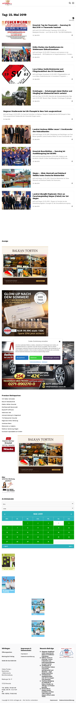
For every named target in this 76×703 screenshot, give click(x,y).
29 (27, 541)
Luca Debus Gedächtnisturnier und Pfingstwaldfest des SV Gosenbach (48, 70)
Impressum (44, 361)
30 (38, 541)
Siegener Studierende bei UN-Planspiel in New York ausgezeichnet (32, 111)
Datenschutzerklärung (35, 361)
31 (48, 541)
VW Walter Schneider (8, 399)
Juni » (71, 546)
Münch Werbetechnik (8, 401)
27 (7, 541)
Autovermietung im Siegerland (11, 415)
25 (58, 537)
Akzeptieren (20, 357)
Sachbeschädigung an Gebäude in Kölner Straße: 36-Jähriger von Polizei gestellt (48, 684)
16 (38, 532)
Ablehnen (33, 357)
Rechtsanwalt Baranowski (10, 407)
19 (69, 532)
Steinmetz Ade (6, 412)
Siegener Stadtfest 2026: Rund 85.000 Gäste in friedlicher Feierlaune (48, 654)
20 (7, 537)
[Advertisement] (38, 223)
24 (48, 537)
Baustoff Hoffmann (8, 409)
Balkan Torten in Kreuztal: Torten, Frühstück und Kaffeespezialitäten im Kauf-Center (48, 661)
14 (17, 532)
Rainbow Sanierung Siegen (10, 429)
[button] (60, 341)
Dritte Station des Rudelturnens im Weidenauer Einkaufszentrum (48, 48)
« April (5, 546)
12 (69, 528)
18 (58, 532)
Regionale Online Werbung (10, 420)
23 (38, 537)
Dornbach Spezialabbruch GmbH (12, 431)
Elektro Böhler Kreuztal (9, 404)
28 (17, 541)
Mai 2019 (38, 514)
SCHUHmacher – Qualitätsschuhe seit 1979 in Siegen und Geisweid (48, 677)
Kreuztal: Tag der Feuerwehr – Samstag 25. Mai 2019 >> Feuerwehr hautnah (52, 26)
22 (27, 537)
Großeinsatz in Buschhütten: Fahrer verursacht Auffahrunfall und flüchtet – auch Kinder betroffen (48, 669)
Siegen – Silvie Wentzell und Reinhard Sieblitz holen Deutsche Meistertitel (49, 174)
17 (48, 532)
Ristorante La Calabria (8, 426)
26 (69, 537)
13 (7, 532)
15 (27, 532)
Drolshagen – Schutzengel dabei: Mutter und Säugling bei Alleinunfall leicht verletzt (52, 92)
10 (48, 528)
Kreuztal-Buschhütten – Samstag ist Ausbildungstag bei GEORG (49, 152)
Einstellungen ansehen (52, 357)
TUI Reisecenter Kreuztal (9, 418)
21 (17, 537)
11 (58, 528)
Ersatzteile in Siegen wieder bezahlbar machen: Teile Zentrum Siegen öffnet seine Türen (48, 692)
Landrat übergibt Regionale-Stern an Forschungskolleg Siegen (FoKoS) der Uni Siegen (50, 196)
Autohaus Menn (6, 423)
